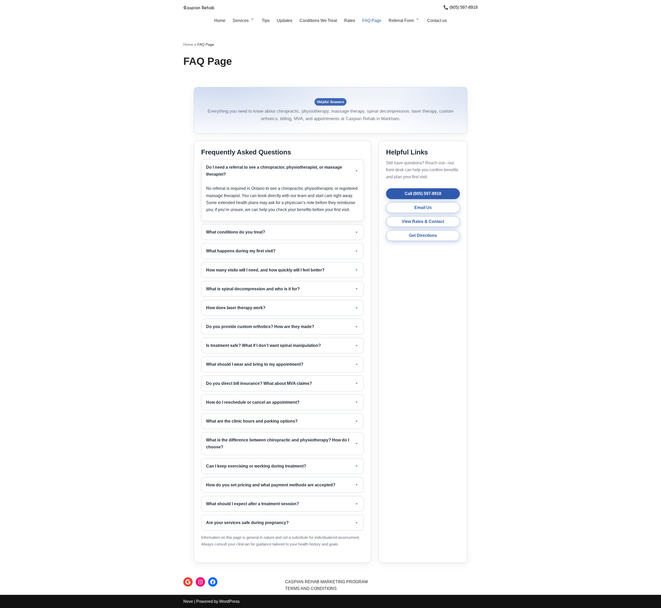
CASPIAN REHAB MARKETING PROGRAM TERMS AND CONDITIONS (326, 585)
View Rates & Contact (423, 221)
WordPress (229, 601)
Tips (266, 20)
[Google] (188, 582)
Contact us (437, 20)
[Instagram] (200, 582)
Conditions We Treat (318, 20)
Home (219, 20)
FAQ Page (371, 20)
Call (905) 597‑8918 (423, 193)
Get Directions (423, 235)
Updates (284, 20)
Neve (188, 601)
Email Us (423, 207)
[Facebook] (212, 582)
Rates (349, 20)
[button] (252, 20)
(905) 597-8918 (464, 7)
